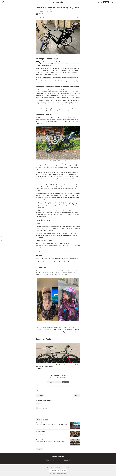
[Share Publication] (101, 2)
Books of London (40, 431)
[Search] (98, 2)
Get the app (64, 470)
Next (76, 395)
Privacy (56, 467)
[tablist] (41, 404)
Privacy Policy (67, 386)
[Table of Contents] (1, 238)
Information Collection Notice (57, 386)
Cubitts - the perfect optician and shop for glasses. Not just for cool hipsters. (52, 424)
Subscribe (106, 2)
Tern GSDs (62, 72)
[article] (58, 425)
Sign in (112, 2)
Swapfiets (48, 100)
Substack (52, 473)
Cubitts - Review (40, 422)
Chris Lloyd (41, 13)
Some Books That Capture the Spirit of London (45, 433)
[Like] (37, 18)
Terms (60, 467)
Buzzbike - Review (41, 440)
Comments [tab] (39, 404)
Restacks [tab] (44, 404)
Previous (41, 395)
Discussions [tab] (45, 419)
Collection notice (65, 467)
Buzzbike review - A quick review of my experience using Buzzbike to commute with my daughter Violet (50, 442)
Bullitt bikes (45, 72)
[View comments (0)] (40, 18)
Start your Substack (55, 470)
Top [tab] (37, 419)
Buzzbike (61, 62)
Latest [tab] (40, 419)
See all (38, 449)
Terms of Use (64, 384)
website (41, 237)
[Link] (34, 59)
